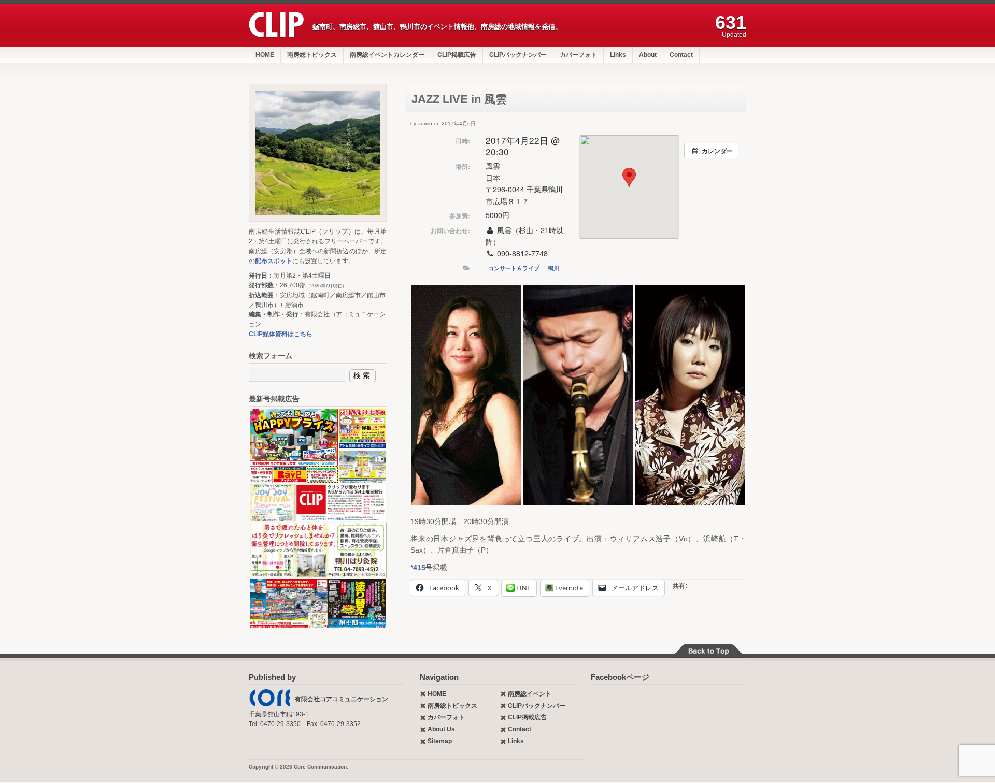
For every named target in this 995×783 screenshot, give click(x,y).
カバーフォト (578, 55)
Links (618, 55)
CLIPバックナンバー (518, 55)
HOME (264, 55)
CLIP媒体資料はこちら (280, 334)
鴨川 (553, 268)
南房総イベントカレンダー (387, 55)
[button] (466, 395)
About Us (441, 729)
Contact (681, 55)
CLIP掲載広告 (456, 55)
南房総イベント (529, 694)
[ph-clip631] (318, 153)
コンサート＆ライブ (513, 268)
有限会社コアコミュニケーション (341, 699)
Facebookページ (620, 677)
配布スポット (273, 261)
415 (419, 567)
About (648, 55)
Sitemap (440, 741)
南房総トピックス (312, 55)
